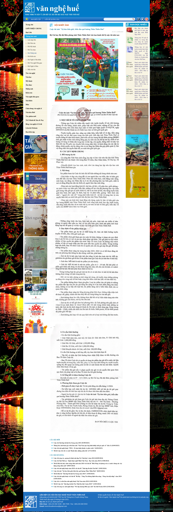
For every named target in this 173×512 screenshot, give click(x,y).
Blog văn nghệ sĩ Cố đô (34, 124)
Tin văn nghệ (30, 73)
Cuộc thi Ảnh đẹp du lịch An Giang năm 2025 (67, 443)
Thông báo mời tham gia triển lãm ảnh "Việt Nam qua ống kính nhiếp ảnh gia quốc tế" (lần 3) (82, 445)
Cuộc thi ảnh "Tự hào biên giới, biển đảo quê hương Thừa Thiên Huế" (75, 471)
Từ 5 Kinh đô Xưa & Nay (35, 120)
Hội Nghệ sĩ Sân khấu (34, 60)
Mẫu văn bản (31, 69)
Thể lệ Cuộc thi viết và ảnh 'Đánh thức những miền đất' (71, 451)
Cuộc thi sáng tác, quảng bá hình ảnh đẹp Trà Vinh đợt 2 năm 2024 (74, 458)
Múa (27, 104)
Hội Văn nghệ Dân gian (35, 63)
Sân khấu (29, 101)
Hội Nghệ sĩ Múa (33, 66)
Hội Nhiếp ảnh (32, 53)
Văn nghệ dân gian (32, 97)
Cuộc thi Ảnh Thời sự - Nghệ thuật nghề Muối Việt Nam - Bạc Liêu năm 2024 (77, 461)
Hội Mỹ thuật (32, 46)
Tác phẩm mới (31, 116)
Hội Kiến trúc (32, 56)
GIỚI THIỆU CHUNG (34, 28)
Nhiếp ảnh (29, 89)
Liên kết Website (31, 128)
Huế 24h (29, 32)
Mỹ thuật (29, 81)
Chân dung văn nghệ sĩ (34, 108)
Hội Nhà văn (31, 43)
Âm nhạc (29, 85)
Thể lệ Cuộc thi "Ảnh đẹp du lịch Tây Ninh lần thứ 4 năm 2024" (73, 484)
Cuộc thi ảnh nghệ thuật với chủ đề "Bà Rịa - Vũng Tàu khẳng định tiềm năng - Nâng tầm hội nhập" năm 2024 (88, 476)
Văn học (29, 77)
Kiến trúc (29, 93)
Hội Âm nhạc (32, 50)
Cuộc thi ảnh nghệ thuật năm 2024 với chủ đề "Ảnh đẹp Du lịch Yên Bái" (76, 468)
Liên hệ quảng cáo (52, 19)
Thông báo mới (31, 36)
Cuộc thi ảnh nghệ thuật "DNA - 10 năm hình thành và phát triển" (74, 448)
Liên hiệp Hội (32, 40)
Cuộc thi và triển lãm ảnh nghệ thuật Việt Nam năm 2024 (71, 481)
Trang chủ (29, 25)
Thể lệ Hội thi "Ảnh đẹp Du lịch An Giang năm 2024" (70, 473)
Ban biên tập (36, 19)
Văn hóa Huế (30, 112)
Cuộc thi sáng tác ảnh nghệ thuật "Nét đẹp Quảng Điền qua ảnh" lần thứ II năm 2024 (80, 486)
